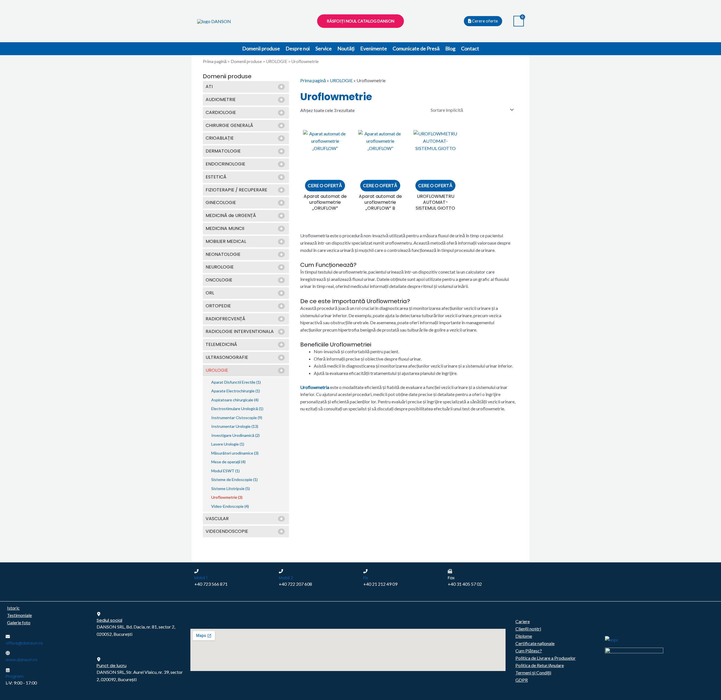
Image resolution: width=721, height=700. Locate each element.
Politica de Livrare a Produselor (545, 658)
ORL (210, 293)
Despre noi (298, 48)
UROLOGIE (276, 61)
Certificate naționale (535, 643)
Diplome (523, 636)
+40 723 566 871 (211, 584)
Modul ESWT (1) (225, 470)
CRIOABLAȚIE (220, 138)
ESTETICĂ (216, 177)
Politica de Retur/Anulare (539, 665)
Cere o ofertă (325, 185)
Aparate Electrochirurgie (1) (235, 390)
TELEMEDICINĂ (221, 345)
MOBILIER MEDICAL (226, 242)
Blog (450, 48)
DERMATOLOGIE (223, 151)
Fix (365, 578)
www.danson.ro (21, 660)
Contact (470, 48)
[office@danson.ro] (8, 636)
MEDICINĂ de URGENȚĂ (231, 216)
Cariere (522, 621)
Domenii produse (261, 48)
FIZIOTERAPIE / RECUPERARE (236, 190)
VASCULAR (217, 519)
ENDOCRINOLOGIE (225, 164)
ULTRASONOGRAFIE (227, 358)
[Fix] (365, 571)
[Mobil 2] (281, 571)
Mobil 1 (201, 578)
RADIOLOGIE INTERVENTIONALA (240, 332)
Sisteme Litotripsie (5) (230, 488)
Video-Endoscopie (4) (230, 506)
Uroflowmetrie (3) (226, 497)
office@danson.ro (24, 643)
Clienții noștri (528, 628)
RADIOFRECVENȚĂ (225, 319)
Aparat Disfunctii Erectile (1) (236, 382)
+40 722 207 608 (295, 584)
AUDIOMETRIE (221, 100)
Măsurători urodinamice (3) (235, 453)
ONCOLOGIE (219, 280)
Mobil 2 (286, 578)
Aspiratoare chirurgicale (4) (235, 399)
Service (323, 48)
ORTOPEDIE (218, 306)
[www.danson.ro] (8, 653)
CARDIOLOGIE (221, 113)
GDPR (521, 680)
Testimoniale (19, 615)
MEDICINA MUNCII (225, 229)
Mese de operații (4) (228, 461)
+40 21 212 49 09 (380, 584)
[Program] (8, 670)
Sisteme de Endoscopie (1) (234, 479)
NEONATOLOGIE (223, 255)
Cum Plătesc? (528, 650)
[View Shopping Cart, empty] (518, 21)
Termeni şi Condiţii (533, 672)
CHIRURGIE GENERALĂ (229, 126)
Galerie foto (18, 622)
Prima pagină (214, 61)
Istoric (13, 607)
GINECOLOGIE (221, 203)
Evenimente (373, 48)
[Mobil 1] (196, 571)
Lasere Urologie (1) (227, 444)
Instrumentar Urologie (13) (234, 426)
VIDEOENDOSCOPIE (227, 531)
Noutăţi (346, 48)
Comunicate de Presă (416, 48)
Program (15, 676)
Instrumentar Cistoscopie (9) (236, 417)
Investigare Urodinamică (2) (235, 435)
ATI (209, 87)
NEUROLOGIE (220, 267)
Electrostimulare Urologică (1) (237, 408)
